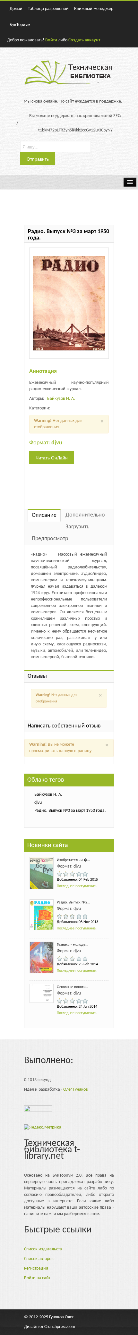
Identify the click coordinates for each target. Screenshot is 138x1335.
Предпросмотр (50, 539)
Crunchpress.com (59, 1326)
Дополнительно (85, 515)
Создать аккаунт (84, 40)
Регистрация (36, 1268)
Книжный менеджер (93, 8)
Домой (16, 8)
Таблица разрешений (48, 8)
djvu (38, 802)
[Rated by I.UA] (38, 1110)
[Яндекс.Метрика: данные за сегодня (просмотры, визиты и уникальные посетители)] (42, 1127)
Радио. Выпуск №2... (73, 902)
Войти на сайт (37, 1278)
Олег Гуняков (75, 1089)
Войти (51, 40)
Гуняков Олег (61, 1317)
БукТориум (20, 24)
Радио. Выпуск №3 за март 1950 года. (70, 810)
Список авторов (39, 1258)
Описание (44, 515)
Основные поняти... (72, 987)
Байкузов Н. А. (61, 398)
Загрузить (77, 527)
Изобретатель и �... (73, 860)
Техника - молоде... (72, 945)
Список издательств (43, 1249)
